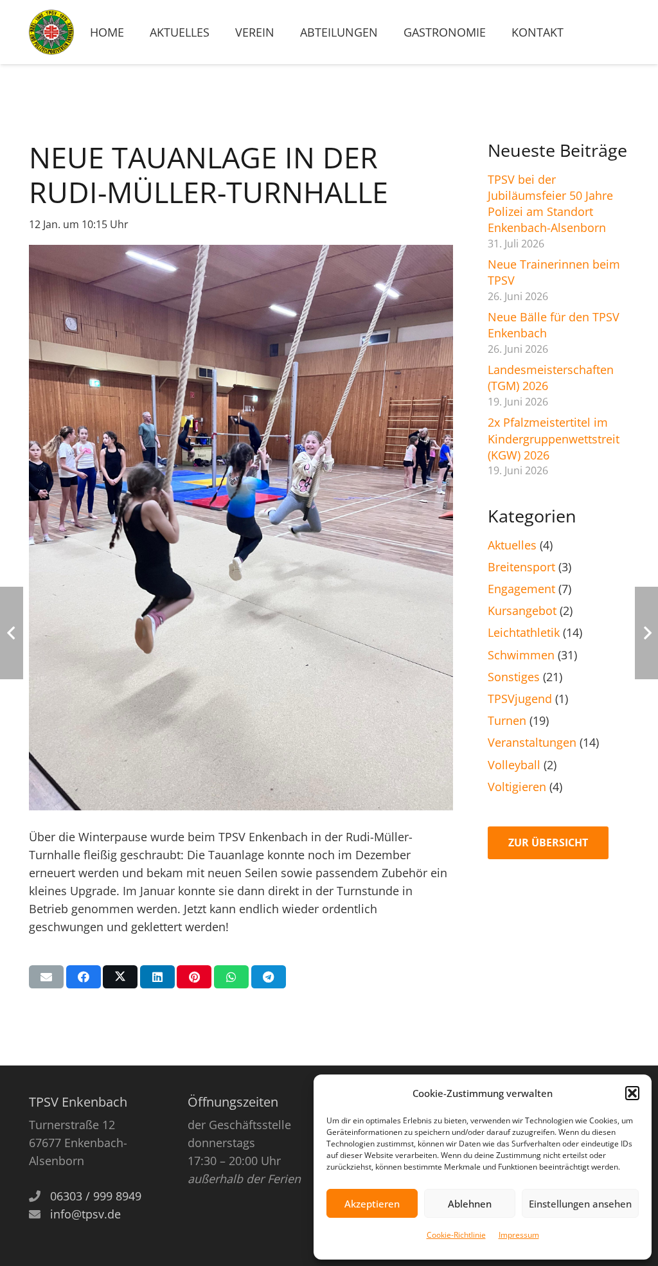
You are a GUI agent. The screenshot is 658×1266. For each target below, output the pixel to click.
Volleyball (514, 764)
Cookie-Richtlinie (456, 1234)
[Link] (51, 32)
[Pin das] (194, 976)
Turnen (507, 720)
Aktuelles (512, 545)
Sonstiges (514, 676)
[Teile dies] (83, 976)
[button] (632, 1093)
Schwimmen (521, 655)
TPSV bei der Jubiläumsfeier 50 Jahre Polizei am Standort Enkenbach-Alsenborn (550, 204)
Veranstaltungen (532, 742)
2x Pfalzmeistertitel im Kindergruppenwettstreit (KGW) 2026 (553, 438)
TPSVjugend (520, 698)
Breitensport (521, 567)
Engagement (521, 588)
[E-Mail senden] (46, 976)
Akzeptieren (372, 1203)
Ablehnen (470, 1203)
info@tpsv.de (85, 1214)
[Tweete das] (120, 976)
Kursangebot (522, 610)
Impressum (519, 1234)
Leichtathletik (524, 632)
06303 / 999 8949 (95, 1196)
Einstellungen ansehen (580, 1203)
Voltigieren (517, 786)
